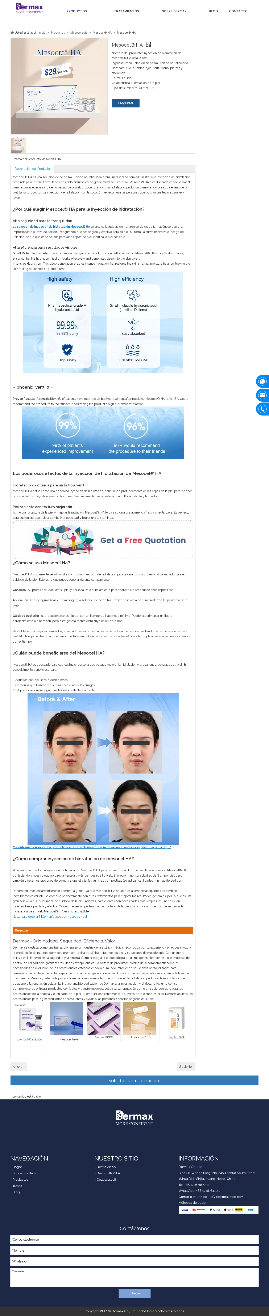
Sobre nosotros (24, 1173)
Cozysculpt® (106, 1179)
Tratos (17, 1186)
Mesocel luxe (69, 1039)
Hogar (17, 1167)
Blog (16, 1192)
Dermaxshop (106, 1167)
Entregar (134, 1293)
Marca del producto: (27, 159)
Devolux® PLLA (108, 1173)
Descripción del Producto (32, 168)
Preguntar (125, 103)
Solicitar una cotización (135, 1080)
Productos (20, 1179)
